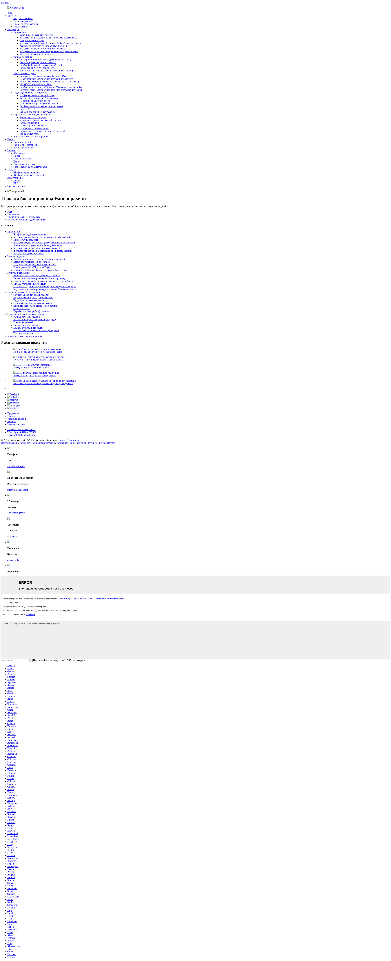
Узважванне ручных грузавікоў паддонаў (41, 120)
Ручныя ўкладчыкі (29, 123)
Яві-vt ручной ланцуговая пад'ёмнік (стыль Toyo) (45, 59)
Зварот (16, 180)
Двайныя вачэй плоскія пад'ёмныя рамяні (41, 106)
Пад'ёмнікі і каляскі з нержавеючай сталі (41, 65)
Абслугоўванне (15, 178)
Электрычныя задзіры (24, 73)
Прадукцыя (13, 29)
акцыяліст (12, 536)
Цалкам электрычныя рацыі (34, 128)
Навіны (11, 139)
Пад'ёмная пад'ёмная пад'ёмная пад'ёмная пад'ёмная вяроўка (51, 87)
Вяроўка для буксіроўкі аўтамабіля (37, 112)
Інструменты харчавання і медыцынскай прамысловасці (49, 51)
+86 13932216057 (16, 466)
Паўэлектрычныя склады (33, 125)
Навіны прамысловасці (25, 145)
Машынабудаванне (23, 158)
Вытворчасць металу (24, 164)
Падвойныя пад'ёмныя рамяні (35, 101)
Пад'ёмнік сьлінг (9, 443)
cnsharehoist (13, 560)
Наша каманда (20, 26)
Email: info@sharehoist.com (21, 435)
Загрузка (11, 169)
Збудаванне (19, 153)
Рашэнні (11, 150)
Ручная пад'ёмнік (65, 443)
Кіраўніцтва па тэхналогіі (26, 172)
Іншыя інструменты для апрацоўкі (31, 136)
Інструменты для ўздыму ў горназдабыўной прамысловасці (51, 43)
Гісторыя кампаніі (22, 21)
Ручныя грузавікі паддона (33, 117)
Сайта (62, 440)
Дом (9, 13)
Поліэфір (50, 443)
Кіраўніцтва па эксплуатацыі (28, 175)
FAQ (15, 183)
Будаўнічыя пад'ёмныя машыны (36, 35)
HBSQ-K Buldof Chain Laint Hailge (31, 367)
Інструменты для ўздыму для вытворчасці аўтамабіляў (48, 37)
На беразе (18, 156)
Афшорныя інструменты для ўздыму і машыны (44, 46)
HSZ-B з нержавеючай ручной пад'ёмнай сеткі (37, 351)
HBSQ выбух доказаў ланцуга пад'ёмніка (34, 375)
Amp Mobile (73, 440)
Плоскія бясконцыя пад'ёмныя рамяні (39, 103)
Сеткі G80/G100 (28, 109)
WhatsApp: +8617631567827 (21, 432)
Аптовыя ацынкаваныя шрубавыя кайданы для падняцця (43, 383)
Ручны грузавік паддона (32, 443)
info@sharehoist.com (17, 489)
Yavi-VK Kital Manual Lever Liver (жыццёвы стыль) (46, 70)
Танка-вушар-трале (29, 134)
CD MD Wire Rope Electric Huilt (36, 84)
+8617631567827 (16, 513)
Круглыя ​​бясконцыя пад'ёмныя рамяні (39, 98)
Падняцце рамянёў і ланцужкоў (29, 92)
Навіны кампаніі (22, 142)
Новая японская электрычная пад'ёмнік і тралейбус (46, 79)
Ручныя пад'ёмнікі (23, 57)
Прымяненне (20, 32)
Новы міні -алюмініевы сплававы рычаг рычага (38, 359)
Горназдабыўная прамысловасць (30, 167)
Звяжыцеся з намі (16, 186)
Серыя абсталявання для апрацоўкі (31, 114)
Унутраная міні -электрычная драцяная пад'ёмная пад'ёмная (51, 90)
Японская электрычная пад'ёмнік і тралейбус (43, 76)
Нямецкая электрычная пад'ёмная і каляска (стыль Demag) (50, 81)
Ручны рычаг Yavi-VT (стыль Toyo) (38, 68)
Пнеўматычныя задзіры (32, 40)
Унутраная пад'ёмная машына (35, 54)
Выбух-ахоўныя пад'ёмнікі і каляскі (38, 62)
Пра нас (11, 15)
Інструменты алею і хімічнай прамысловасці (43, 48)
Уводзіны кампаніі (23, 18)
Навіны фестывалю (23, 147)
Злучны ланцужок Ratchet (101, 443)
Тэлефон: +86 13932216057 (21, 429)
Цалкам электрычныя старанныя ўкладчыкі (42, 131)
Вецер (16, 161)
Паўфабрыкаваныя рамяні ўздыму (37, 95)
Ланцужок (81, 443)
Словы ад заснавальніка (25, 24)
